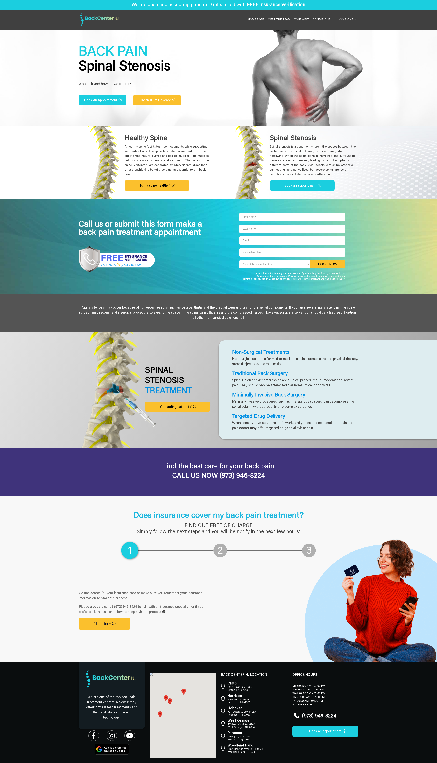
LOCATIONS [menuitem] (345, 19)
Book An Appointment (100, 100)
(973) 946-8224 (125, 607)
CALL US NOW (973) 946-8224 (218, 476)
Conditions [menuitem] (321, 19)
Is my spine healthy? (155, 185)
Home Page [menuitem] (256, 19)
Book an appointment (300, 185)
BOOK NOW (327, 264)
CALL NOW (121, 265)
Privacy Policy (295, 276)
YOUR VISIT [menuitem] (301, 19)
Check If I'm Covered (155, 100)
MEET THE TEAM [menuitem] (279, 19)
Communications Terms (270, 276)
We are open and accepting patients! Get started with (218, 5)
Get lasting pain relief (176, 407)
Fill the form (102, 624)
